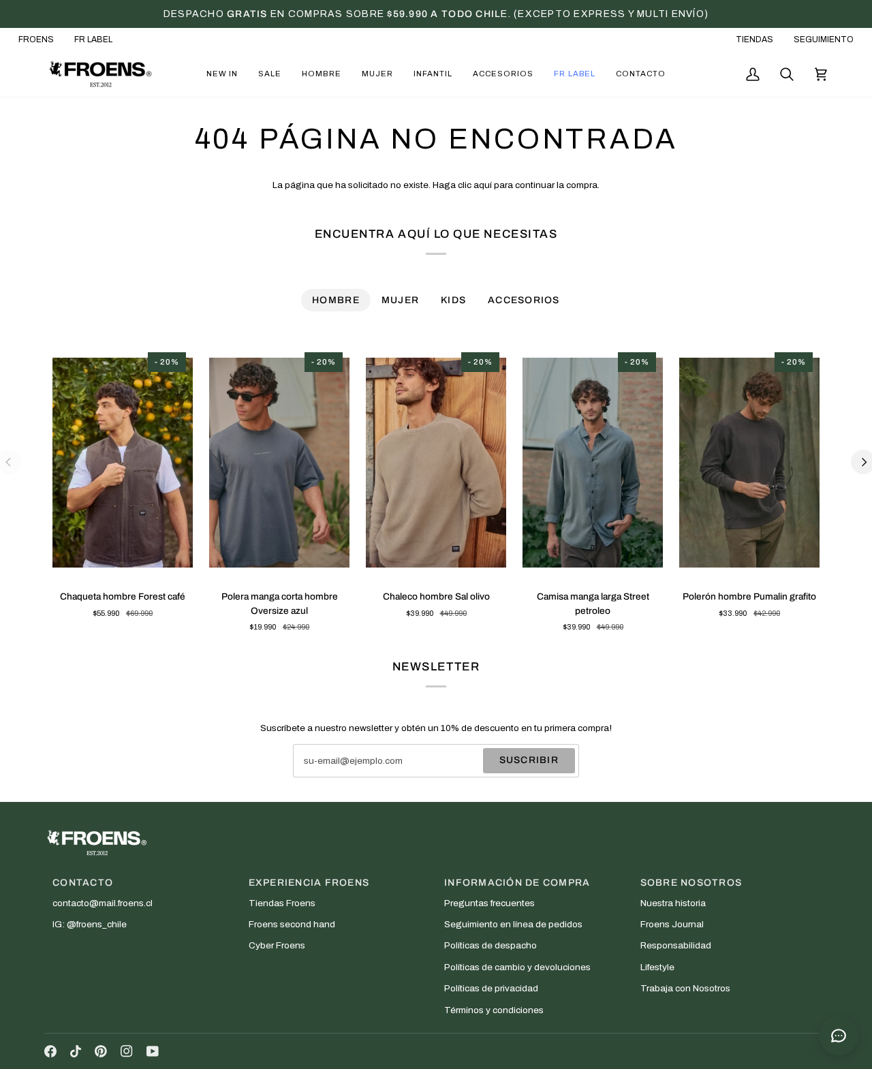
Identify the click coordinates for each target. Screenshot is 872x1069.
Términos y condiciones (494, 1010)
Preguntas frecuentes (489, 903)
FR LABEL (93, 39)
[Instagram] (127, 1051)
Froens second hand (292, 924)
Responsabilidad (675, 945)
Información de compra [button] (517, 883)
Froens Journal (672, 924)
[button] (222, 74)
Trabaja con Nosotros (685, 988)
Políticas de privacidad (491, 988)
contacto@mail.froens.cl (102, 903)
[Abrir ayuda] (838, 1035)
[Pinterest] (101, 1051)
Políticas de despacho (490, 945)
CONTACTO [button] (82, 883)
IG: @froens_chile (89, 924)
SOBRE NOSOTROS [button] (691, 883)
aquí (482, 185)
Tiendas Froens (282, 903)
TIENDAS (754, 39)
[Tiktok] (75, 1051)
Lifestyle (657, 967)
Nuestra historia (673, 903)
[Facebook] (50, 1051)
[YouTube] (152, 1051)
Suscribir (529, 760)
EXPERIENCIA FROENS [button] (309, 883)
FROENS (36, 39)
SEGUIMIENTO (824, 39)
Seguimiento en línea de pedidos (513, 924)
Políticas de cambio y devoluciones (517, 967)
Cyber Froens (277, 945)
